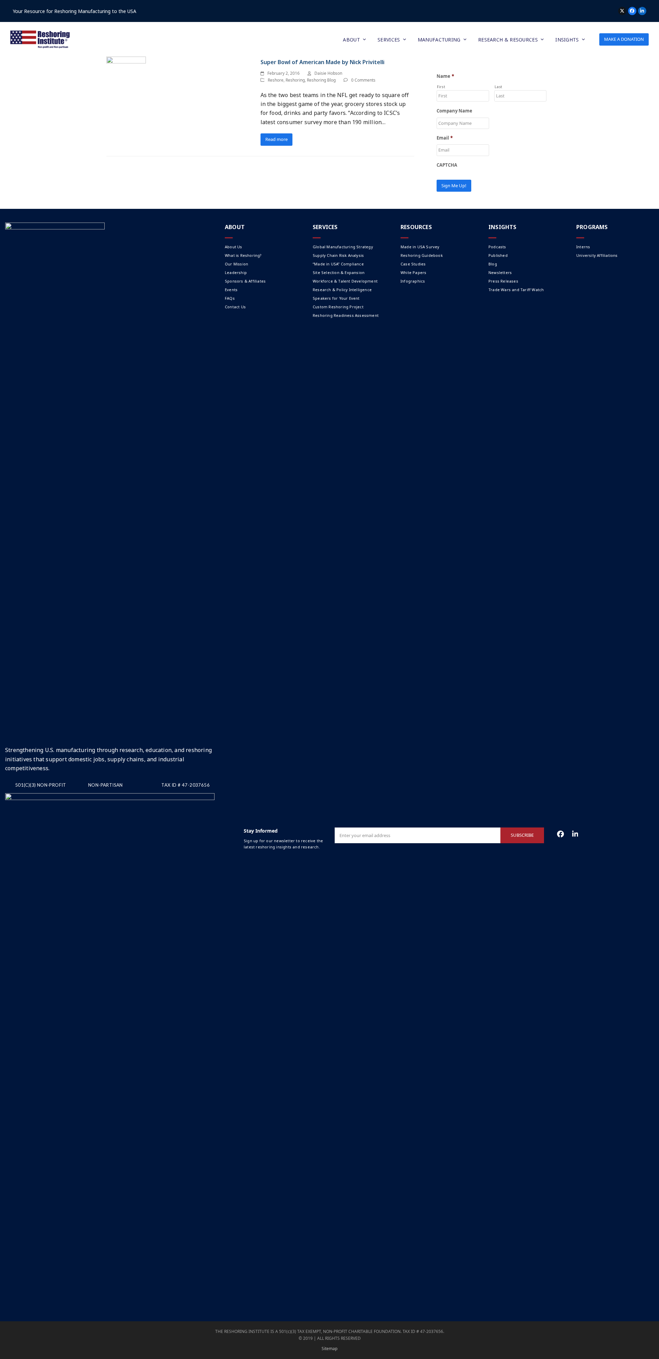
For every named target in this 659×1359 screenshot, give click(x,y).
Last (499, 86)
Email (445, 138)
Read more (276, 139)
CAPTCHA (447, 165)
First (441, 86)
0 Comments (363, 80)
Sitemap (329, 1348)
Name (445, 76)
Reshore (276, 80)
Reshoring (295, 80)
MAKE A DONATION (624, 39)
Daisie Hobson (328, 73)
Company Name (454, 111)
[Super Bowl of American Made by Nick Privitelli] (126, 73)
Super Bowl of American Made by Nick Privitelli (322, 62)
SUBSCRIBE (522, 835)
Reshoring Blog (321, 80)
